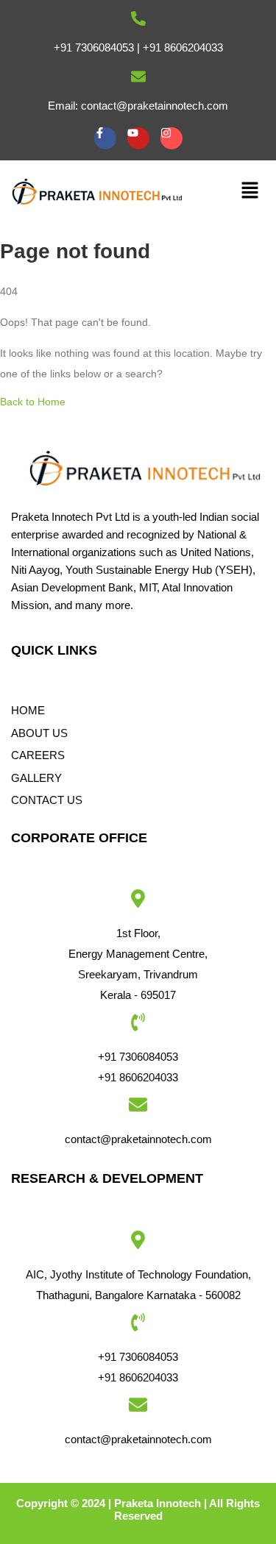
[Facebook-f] (105, 138)
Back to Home (33, 402)
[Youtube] (138, 138)
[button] (250, 191)
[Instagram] (171, 138)
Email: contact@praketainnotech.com (138, 105)
